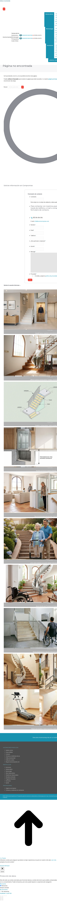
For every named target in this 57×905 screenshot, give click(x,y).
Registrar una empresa (11, 788)
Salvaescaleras (9, 769)
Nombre (33, 225)
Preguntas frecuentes (11, 779)
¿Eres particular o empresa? (38, 241)
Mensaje (33, 251)
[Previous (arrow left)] (0, 898)
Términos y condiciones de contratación (15, 790)
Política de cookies (10, 760)
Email (32, 230)
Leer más (53, 860)
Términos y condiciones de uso (13, 756)
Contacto (8, 754)
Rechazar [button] (7, 865)
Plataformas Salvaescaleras (12, 775)
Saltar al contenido (5, 1)
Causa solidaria (9, 752)
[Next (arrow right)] (2, 898)
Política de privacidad (10, 758)
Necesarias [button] (3, 884)
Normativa (8, 781)
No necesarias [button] (4, 889)
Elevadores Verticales (10, 777)
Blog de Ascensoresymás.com (12, 762)
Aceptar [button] (2, 865)
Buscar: (6, 87)
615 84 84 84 (5, 2)
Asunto (33, 246)
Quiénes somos (9, 750)
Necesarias (4, 885)
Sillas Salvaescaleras (10, 773)
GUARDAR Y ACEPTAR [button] (5, 893)
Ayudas (7, 782)
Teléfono (33, 235)
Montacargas (9, 771)
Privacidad (34, 274)
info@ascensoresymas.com (9, 4)
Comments (33, 197)
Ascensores (8, 767)
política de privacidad (51, 276)
